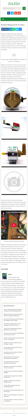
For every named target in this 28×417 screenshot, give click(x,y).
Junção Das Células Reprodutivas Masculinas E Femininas (13, 329)
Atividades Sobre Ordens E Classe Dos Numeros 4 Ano (13, 352)
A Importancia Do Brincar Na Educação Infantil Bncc (11, 362)
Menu (3, 19)
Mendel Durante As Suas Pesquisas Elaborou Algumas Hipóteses (13, 315)
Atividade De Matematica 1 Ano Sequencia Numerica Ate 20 (12, 324)
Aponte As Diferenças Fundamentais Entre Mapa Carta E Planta (13, 319)
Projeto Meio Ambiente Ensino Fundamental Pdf (12, 386)
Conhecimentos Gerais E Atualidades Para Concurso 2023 (14, 333)
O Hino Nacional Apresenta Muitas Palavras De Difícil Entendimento (13, 310)
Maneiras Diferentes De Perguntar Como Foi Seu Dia (13, 367)
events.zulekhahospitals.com (7, 413)
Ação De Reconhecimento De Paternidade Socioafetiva (11, 357)
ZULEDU (14, 4)
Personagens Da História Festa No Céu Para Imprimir (13, 348)
